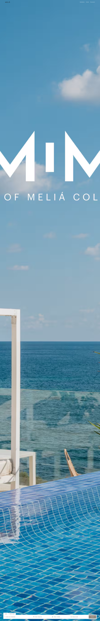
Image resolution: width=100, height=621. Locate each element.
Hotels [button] (6, 613)
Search (92, 616)
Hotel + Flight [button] (12, 613)
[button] (82, 2)
